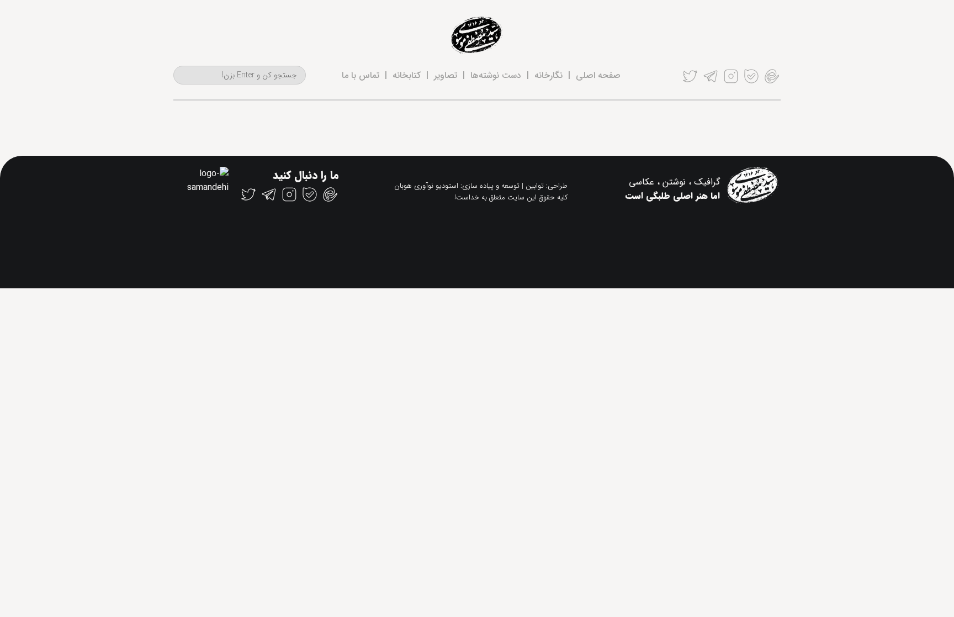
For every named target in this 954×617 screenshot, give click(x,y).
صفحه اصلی (598, 75)
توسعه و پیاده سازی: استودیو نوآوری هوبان (457, 186)
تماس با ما (360, 75)
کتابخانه (407, 75)
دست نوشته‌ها (495, 75)
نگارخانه (548, 75)
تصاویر (445, 75)
